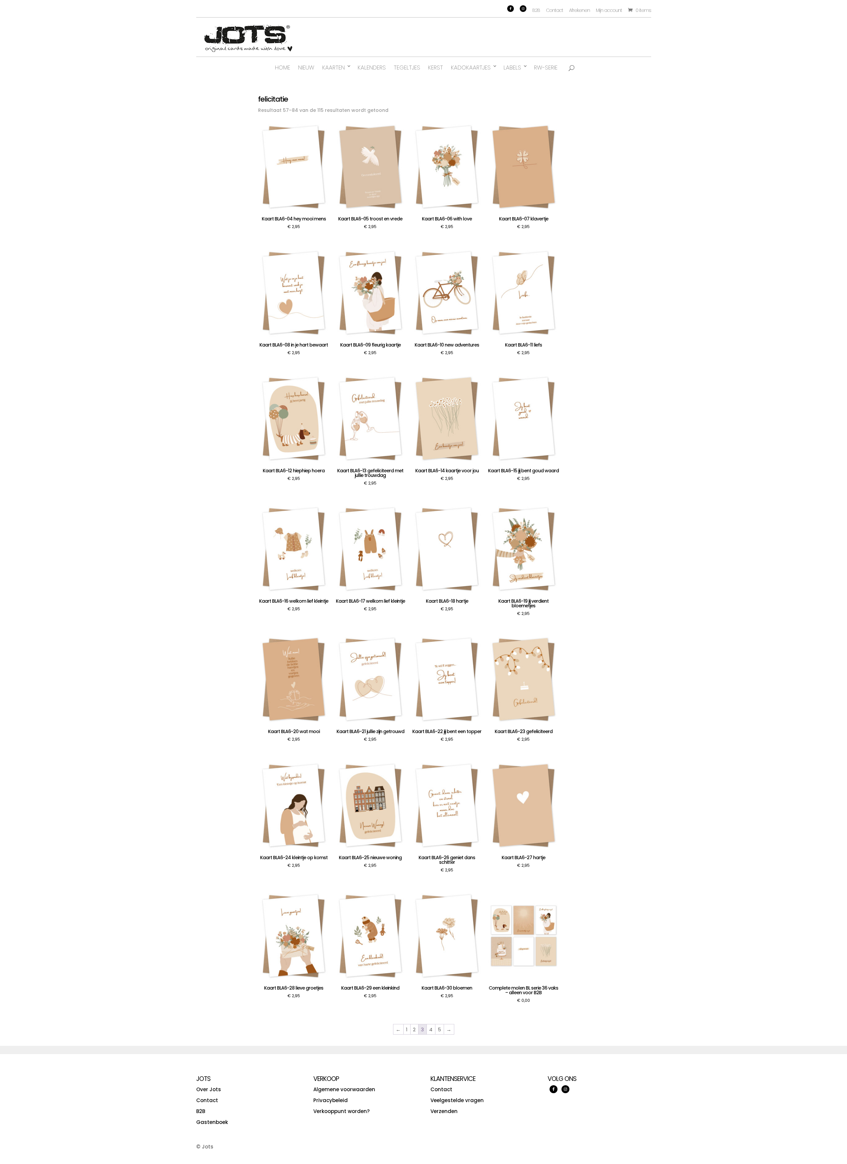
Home (282, 67)
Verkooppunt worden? (341, 1111)
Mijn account (609, 10)
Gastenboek (212, 1122)
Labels (512, 67)
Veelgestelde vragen (457, 1100)
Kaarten (333, 67)
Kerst (435, 67)
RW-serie (545, 67)
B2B (536, 10)
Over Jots (208, 1089)
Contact (554, 10)
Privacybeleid (330, 1100)
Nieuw (306, 67)
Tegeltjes (407, 67)
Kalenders (372, 67)
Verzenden (444, 1111)
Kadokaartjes (471, 67)
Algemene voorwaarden (344, 1089)
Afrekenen (579, 10)
